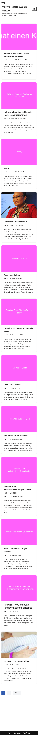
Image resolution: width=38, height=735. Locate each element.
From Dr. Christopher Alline (16, 661)
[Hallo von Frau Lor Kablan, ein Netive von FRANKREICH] (19, 95)
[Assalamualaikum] (19, 258)
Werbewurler (10, 60)
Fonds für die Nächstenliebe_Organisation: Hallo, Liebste (17, 490)
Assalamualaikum (12, 275)
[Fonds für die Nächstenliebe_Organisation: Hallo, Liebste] (19, 470)
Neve (9, 733)
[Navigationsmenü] (34, 9)
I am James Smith (12, 385)
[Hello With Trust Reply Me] (19, 419)
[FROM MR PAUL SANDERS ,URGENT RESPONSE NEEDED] (19, 588)
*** (7, 278)
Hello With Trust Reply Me (16, 436)
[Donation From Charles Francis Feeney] (19, 312)
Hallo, (6, 168)
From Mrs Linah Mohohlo (15, 222)
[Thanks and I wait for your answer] (19, 532)
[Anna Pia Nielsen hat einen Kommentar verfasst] (19, 37)
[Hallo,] (19, 152)
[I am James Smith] (19, 368)
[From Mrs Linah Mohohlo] (19, 205)
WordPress (26, 733)
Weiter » (16, 693)
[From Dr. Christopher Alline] (19, 645)
